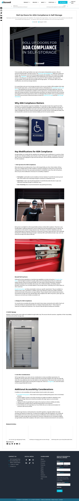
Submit (59, 491)
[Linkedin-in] (26, 462)
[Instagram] (19, 444)
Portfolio (51, 2)
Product (26, 2)
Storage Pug (51, 381)
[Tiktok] (29, 462)
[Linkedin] (10, 444)
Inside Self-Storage (48, 95)
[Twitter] (15, 444)
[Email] (12, 444)
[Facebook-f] (26, 459)
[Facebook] (7, 444)
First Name (59, 465)
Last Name (66, 465)
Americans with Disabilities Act (45, 73)
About (43, 2)
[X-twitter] (33, 462)
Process (35, 2)
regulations (23, 76)
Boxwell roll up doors (20, 289)
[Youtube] (17, 444)
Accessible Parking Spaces (23, 394)
